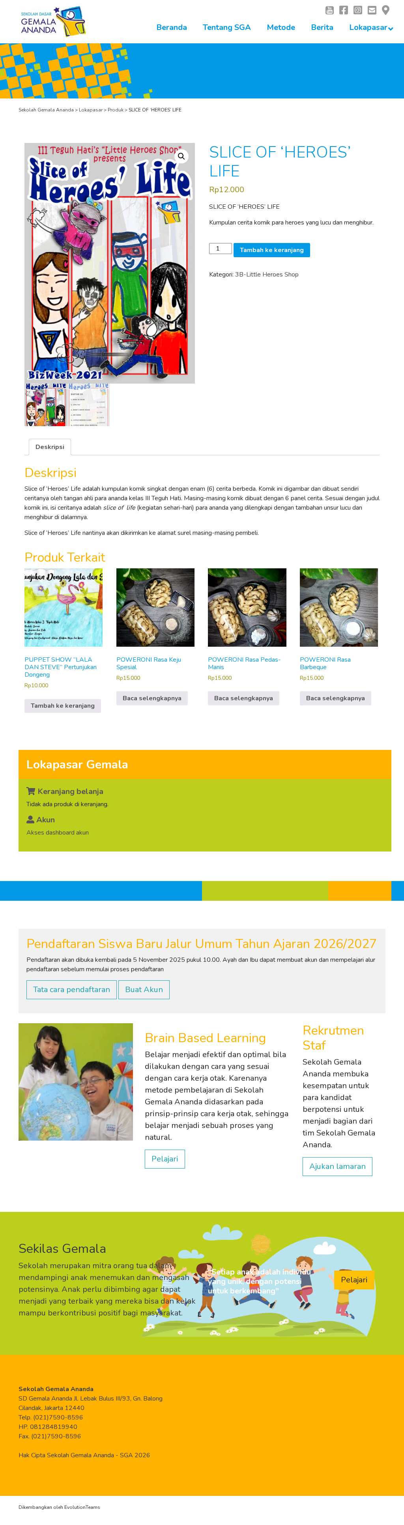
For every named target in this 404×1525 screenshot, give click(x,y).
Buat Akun (144, 989)
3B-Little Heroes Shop (267, 274)
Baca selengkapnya (152, 698)
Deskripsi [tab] (50, 447)
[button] (181, 156)
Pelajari (165, 1159)
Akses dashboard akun (57, 832)
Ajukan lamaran (337, 1166)
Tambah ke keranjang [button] (63, 705)
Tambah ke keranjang (272, 250)
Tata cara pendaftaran (71, 989)
